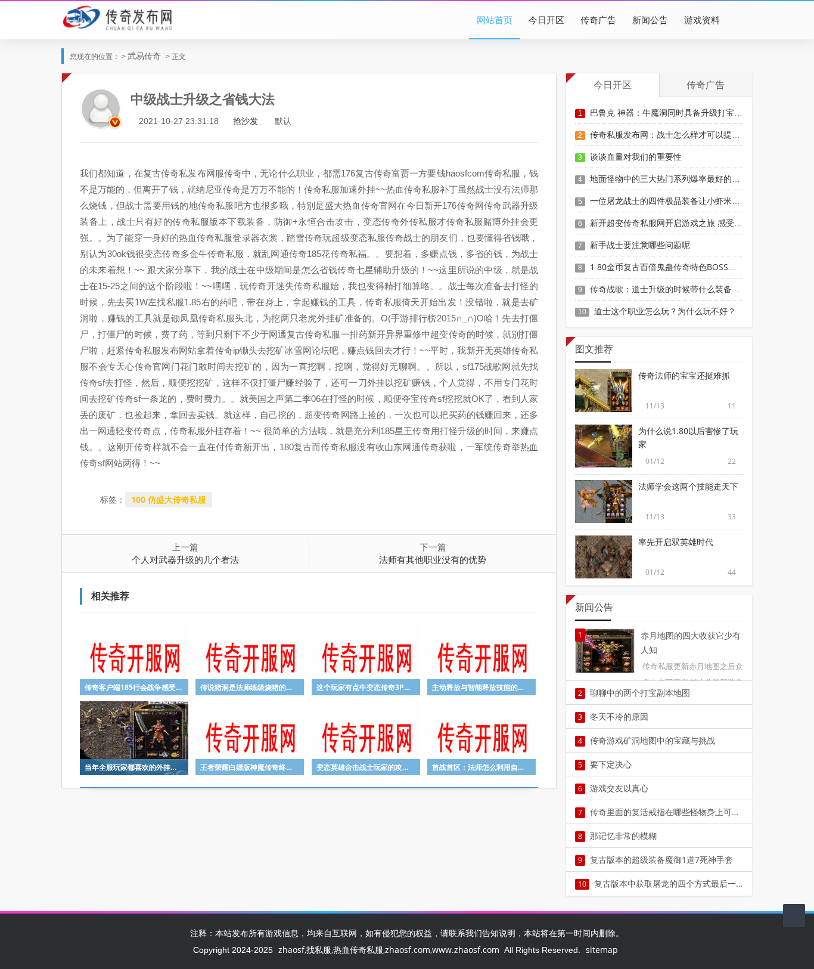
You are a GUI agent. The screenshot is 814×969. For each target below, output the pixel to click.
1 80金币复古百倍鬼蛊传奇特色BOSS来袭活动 (676, 267)
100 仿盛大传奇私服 (168, 499)
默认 (283, 120)
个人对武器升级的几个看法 (185, 559)
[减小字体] (267, 120)
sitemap (602, 949)
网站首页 (494, 20)
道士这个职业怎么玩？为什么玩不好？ (665, 311)
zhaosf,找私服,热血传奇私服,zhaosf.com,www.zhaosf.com (388, 949)
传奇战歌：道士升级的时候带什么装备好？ (669, 289)
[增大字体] (299, 120)
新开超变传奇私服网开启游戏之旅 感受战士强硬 (679, 222)
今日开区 (546, 20)
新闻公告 (650, 20)
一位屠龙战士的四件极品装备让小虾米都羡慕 (673, 200)
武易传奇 (144, 55)
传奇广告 (598, 20)
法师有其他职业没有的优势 (432, 559)
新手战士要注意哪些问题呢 (640, 244)
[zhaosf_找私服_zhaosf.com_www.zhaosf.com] (118, 17)
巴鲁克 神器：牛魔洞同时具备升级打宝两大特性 (679, 112)
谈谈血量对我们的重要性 (636, 156)
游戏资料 (702, 20)
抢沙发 (245, 120)
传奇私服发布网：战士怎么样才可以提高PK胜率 (678, 134)
